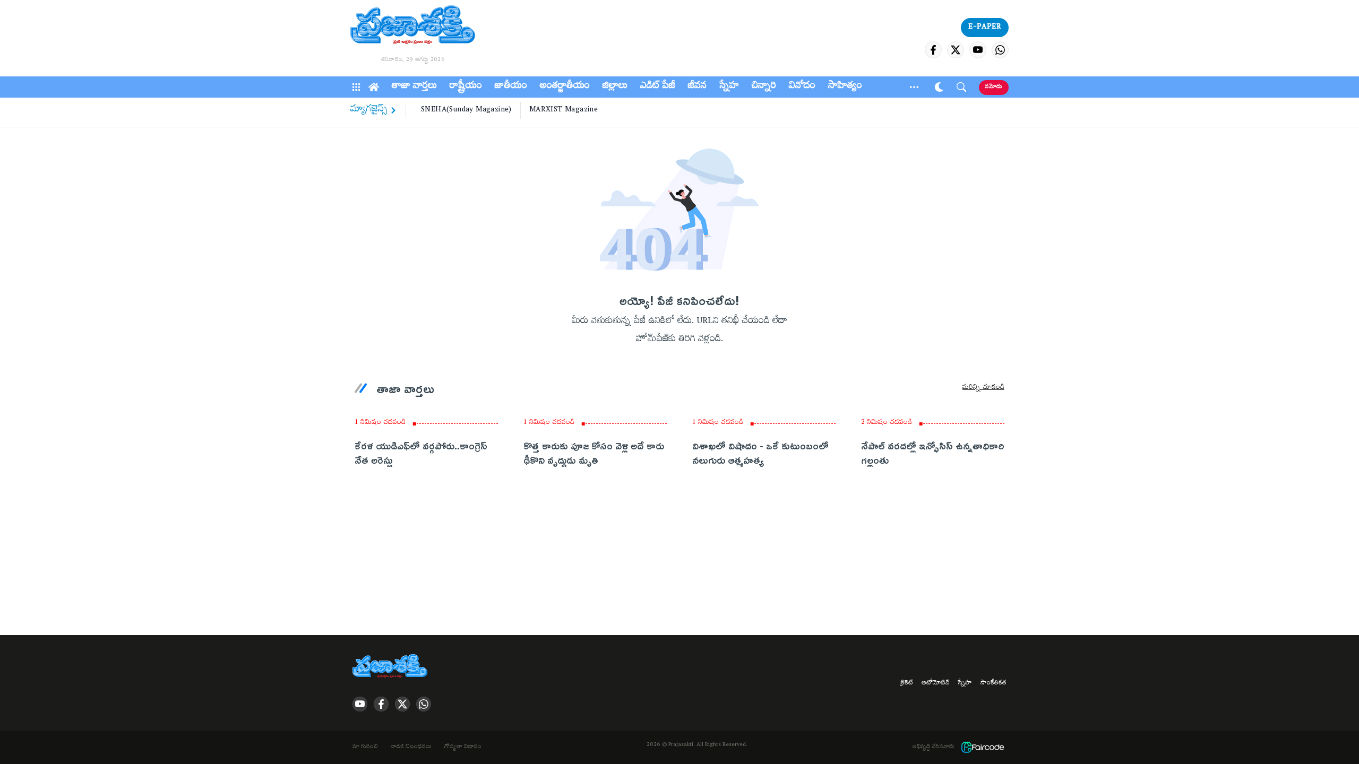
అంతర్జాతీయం (565, 87)
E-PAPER (984, 27)
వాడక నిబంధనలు (411, 747)
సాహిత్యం (845, 87)
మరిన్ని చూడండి (983, 388)
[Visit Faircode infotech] (983, 747)
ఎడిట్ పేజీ (657, 87)
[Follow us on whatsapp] (1000, 50)
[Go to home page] (412, 26)
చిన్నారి (764, 87)
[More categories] (914, 87)
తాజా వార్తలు (414, 87)
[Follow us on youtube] (978, 50)
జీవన (697, 87)
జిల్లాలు (615, 87)
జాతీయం (511, 87)
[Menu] (356, 87)
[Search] (961, 87)
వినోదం (802, 87)
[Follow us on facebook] (933, 50)
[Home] (373, 87)
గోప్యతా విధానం (462, 747)
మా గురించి (365, 747)
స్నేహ (729, 87)
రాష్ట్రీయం (466, 87)
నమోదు (993, 87)
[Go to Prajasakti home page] (391, 667)
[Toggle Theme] (939, 87)
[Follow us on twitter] (955, 50)
